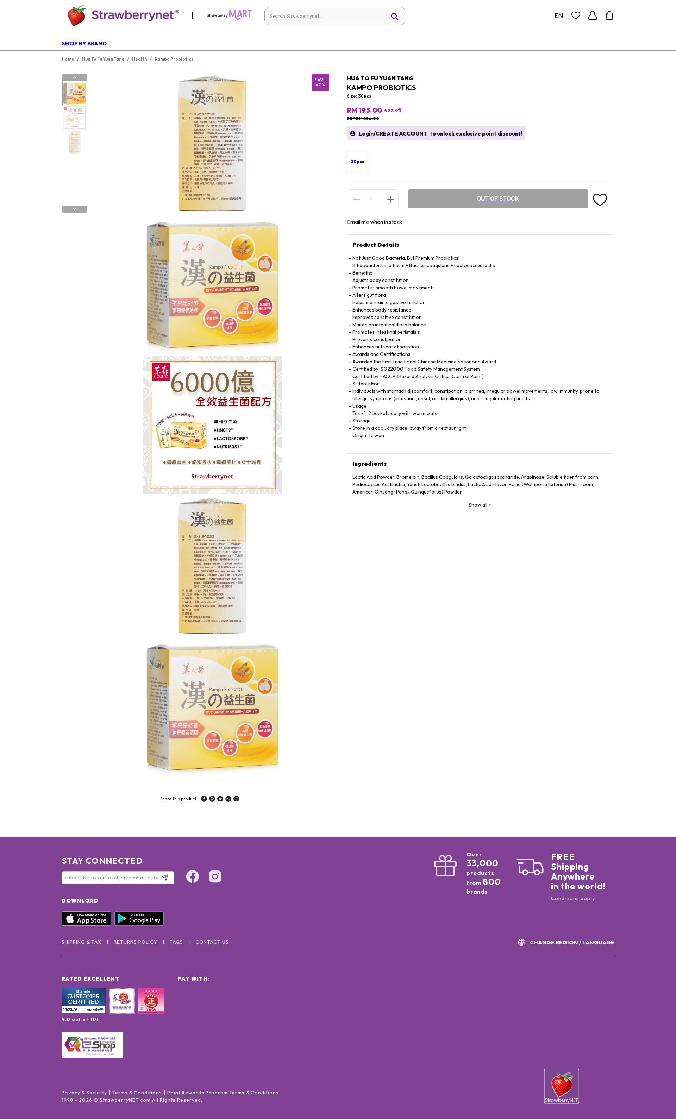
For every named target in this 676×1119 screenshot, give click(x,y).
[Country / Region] (559, 15)
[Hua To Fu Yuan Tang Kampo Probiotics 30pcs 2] (74, 118)
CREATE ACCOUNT (401, 133)
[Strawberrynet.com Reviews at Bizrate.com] (84, 1012)
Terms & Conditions (137, 1092)
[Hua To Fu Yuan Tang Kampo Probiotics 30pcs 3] (74, 142)
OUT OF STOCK (498, 199)
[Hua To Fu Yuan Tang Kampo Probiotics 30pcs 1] (74, 93)
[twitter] (220, 800)
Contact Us (212, 942)
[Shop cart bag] (609, 15)
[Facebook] (192, 877)
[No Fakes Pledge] (151, 1008)
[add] (390, 199)
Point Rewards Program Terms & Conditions (223, 1092)
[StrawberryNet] (120, 15)
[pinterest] (212, 800)
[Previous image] (74, 77)
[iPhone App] (88, 924)
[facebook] (204, 800)
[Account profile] (592, 15)
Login (366, 133)
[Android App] (140, 924)
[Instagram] (215, 877)
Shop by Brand (84, 43)
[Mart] (229, 18)
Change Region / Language (572, 942)
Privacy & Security (84, 1092)
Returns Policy (135, 942)
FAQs (176, 942)
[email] (228, 800)
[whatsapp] (236, 800)
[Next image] (74, 209)
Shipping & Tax (81, 942)
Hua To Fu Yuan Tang (380, 78)
